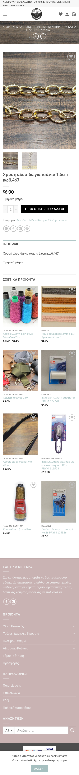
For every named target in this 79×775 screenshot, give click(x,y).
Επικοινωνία (11, 693)
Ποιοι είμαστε (12, 685)
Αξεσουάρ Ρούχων (15, 648)
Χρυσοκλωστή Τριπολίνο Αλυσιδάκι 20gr (18, 335)
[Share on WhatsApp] (6, 228)
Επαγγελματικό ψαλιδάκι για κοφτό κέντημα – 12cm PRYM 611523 (57, 465)
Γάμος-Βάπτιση (13, 655)
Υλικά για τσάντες (58, 220)
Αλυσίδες (47, 29)
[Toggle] (74, 626)
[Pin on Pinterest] (27, 228)
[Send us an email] (13, 601)
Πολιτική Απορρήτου (17, 707)
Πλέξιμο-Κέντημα (48, 26)
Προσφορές (11, 663)
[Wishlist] (61, 14)
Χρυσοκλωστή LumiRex (17, 529)
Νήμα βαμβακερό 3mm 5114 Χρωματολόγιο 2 (58, 335)
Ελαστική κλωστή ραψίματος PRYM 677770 (58, 399)
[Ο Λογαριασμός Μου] (67, 14)
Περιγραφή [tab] (10, 243)
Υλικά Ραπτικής (13, 626)
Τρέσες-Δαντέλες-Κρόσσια (21, 633)
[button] (5, 14)
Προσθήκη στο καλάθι (44, 209)
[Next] (69, 100)
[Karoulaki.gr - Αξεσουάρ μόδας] (36, 14)
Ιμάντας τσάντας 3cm (15, 397)
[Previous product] (43, 36)
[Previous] (9, 100)
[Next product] (36, 36)
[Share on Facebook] (13, 228)
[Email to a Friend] (20, 228)
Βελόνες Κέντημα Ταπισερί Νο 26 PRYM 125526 (57, 531)
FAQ (6, 700)
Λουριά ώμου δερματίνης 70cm (17, 463)
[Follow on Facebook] (6, 601)
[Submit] (72, 730)
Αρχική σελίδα (12, 26)
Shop (29, 26)
